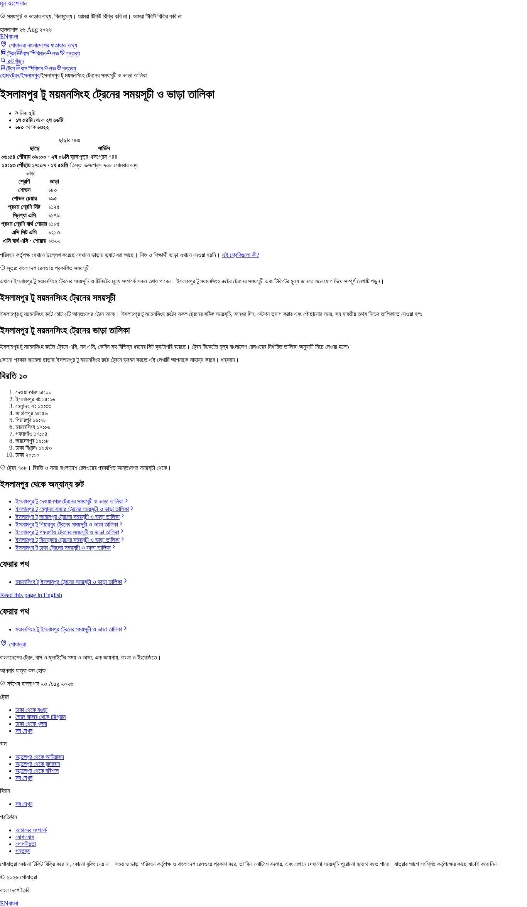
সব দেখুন (23, 730)
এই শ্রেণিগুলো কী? (240, 255)
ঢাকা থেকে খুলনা (31, 723)
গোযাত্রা (16, 644)
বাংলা (13, 36)
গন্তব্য (73, 53)
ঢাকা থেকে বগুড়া (31, 710)
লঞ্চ (55, 53)
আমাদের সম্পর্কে (31, 830)
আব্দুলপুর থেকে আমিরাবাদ (39, 757)
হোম (4, 75)
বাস (25, 53)
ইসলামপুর (30, 75)
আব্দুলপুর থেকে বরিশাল (37, 770)
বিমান (40, 53)
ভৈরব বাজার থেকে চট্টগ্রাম (40, 716)
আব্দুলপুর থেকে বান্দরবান (37, 764)
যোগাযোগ (24, 837)
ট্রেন (11, 53)
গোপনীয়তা (25, 844)
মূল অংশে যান (13, 3)
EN (4, 36)
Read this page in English (31, 595)
